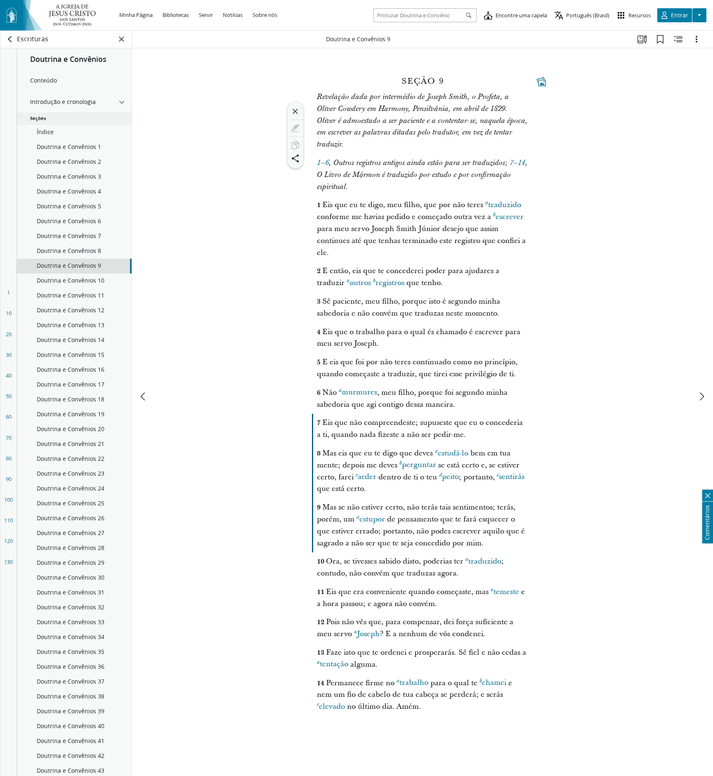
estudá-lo (453, 453)
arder (367, 477)
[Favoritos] (660, 39)
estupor (372, 519)
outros (360, 283)
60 (9, 416)
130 (8, 562)
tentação (334, 664)
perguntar (419, 465)
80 (9, 458)
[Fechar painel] (121, 39)
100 (8, 499)
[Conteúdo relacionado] (678, 39)
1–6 (323, 163)
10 (9, 313)
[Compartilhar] (295, 158)
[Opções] (696, 39)
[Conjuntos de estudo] (642, 39)
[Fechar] (295, 111)
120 (8, 541)
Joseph (368, 634)
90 (9, 479)
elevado (332, 706)
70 (9, 437)
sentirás (511, 477)
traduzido (504, 205)
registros (389, 283)
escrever (510, 217)
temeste (506, 592)
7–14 (517, 163)
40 (9, 375)
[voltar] (10, 39)
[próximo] (701, 396)
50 (9, 396)
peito (450, 477)
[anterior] (143, 396)
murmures (359, 392)
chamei (494, 683)
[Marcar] (295, 128)
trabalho (413, 683)
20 (9, 334)
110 (8, 520)
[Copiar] (295, 145)
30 (9, 355)
